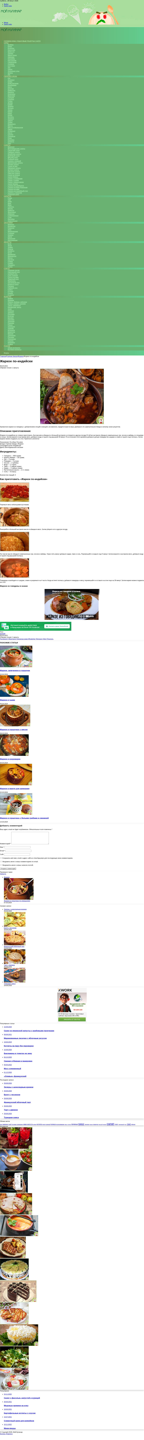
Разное (7, 346)
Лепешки (11, 321)
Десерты (7, 242)
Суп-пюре (11, 66)
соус (116, 1124)
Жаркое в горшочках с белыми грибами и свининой (24, 818)
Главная (3, 356)
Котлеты (11, 117)
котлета (39, 1124)
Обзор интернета (14, 348)
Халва (10, 267)
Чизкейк (11, 328)
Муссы (10, 258)
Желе (10, 245)
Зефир (10, 247)
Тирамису (11, 265)
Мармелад (11, 254)
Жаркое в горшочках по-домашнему (17, 901)
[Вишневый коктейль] (16, 1148)
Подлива (11, 140)
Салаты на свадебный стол (18, 191)
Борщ (10, 46)
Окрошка (11, 57)
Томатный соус (13, 279)
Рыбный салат (13, 159)
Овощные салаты (14, 168)
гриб (10, 1124)
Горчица (11, 286)
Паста (10, 133)
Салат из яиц (12, 166)
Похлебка (11, 59)
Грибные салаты (14, 152)
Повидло (11, 228)
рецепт (104, 1124)
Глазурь (11, 341)
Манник (10, 334)
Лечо (9, 230)
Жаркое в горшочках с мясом (14, 730)
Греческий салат (14, 150)
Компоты (11, 210)
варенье (5, 1124)
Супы (6, 43)
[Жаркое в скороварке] (14, 755)
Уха (9, 67)
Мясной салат (13, 157)
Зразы (10, 110)
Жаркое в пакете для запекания (14, 789)
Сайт (2, 854)
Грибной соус (13, 288)
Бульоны (11, 48)
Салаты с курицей (14, 161)
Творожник (12, 339)
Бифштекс (11, 90)
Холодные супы (13, 71)
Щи (9, 74)
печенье (74, 1124)
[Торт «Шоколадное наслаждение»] (18, 1301)
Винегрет (11, 147)
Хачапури (11, 326)
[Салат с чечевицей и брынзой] (14, 1367)
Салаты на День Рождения (17, 187)
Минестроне (12, 55)
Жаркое (11, 106)
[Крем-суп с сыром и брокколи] (19, 1235)
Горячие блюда (10, 76)
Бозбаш (11, 45)
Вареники (11, 96)
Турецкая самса (9, 984)
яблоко (133, 1124)
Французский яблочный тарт (14, 946)
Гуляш (10, 101)
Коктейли (11, 219)
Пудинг (10, 261)
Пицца (10, 325)
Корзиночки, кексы (14, 307)
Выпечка (7, 297)
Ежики (10, 104)
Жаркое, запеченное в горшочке (15, 670)
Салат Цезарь (13, 184)
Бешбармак (12, 85)
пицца (91, 1124)
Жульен (11, 108)
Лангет (10, 120)
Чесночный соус (14, 282)
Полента (11, 141)
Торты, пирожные (14, 305)
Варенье (11, 224)
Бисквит (11, 318)
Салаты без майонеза (16, 186)
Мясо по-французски (15, 127)
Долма (10, 103)
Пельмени (11, 136)
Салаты (7, 145)
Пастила (11, 260)
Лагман (10, 53)
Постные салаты (14, 171)
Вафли (10, 298)
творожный (121, 1124)
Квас (9, 203)
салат (110, 1123)
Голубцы (11, 99)
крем (44, 1124)
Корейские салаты (14, 154)
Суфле (10, 344)
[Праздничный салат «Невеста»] (19, 1345)
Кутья (10, 252)
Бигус (10, 87)
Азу (9, 78)
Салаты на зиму (13, 189)
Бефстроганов (13, 83)
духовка (14, 1124)
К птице (10, 291)
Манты (10, 126)
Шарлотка (11, 332)
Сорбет (10, 263)
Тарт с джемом (9, 965)
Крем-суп (11, 52)
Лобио (10, 122)
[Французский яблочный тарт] (14, 945)
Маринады (12, 281)
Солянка (11, 64)
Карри (10, 111)
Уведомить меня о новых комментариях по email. (20, 861)
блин (1, 1124)
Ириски (10, 249)
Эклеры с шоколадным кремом (15, 909)
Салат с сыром (13, 180)
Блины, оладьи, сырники (17, 304)
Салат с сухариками (15, 178)
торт (129, 1124)
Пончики (11, 337)
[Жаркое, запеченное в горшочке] (16, 667)
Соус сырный (13, 275)
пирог (81, 1124)
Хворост (11, 312)
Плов (10, 138)
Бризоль (11, 92)
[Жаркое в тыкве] (14, 696)
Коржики (11, 300)
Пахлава (11, 319)
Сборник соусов (13, 270)
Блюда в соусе (13, 284)
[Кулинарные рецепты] (11, 19)
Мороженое (12, 256)
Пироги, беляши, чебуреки (17, 302)
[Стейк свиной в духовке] (13, 1257)
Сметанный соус (14, 272)
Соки (9, 217)
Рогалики (11, 314)
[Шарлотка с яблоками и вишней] (16, 1214)
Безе (9, 244)
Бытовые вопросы (14, 349)
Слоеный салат (13, 194)
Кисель (10, 208)
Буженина (11, 94)
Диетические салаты (15, 163)
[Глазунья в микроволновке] (14, 1389)
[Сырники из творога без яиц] (14, 1323)
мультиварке (60, 1124)
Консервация (12, 240)
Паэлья (10, 134)
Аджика (10, 235)
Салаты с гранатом (15, 193)
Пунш (10, 198)
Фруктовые (12, 212)
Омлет (10, 129)
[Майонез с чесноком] (16, 1170)
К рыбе (10, 293)
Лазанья (11, 119)
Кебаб (10, 115)
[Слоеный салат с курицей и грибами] (14, 1279)
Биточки (11, 89)
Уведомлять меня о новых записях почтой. (17, 865)
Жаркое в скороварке (10, 759)
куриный (48, 1124)
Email (2, 851)
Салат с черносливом (16, 182)
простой (101, 1124)
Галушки (11, 97)
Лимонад (11, 214)
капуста (30, 1124)
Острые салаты (13, 170)
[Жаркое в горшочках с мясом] (15, 726)
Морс (10, 205)
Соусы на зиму (13, 277)
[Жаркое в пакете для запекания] (16, 785)
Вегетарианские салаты (16, 149)
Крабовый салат (14, 156)
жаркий (2, 634)
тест (125, 1124)
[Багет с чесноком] (14, 926)
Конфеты (11, 251)
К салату (11, 295)
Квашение (11, 238)
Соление (11, 233)
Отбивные (11, 131)
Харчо (10, 69)
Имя (2, 847)
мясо (66, 1124)
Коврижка (11, 342)
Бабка (10, 82)
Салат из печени (14, 175)
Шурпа (10, 73)
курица (53, 1124)
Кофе (10, 201)
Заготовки (8, 223)
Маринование (13, 231)
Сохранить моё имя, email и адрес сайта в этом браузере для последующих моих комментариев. (37, 858)
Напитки (7, 196)
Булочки (11, 316)
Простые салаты (14, 173)
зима (25, 1124)
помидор (95, 1124)
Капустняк (11, 50)
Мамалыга (11, 124)
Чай (9, 200)
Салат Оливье (13, 177)
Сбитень (11, 207)
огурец (69, 1124)
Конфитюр (11, 226)
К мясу (10, 289)
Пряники (11, 323)
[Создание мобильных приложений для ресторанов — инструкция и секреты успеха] (14, 1192)
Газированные (13, 215)
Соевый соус (12, 274)
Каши (10, 113)
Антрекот (11, 80)
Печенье (11, 311)
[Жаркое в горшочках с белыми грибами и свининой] (16, 814)
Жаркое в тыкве (7, 700)
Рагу (9, 143)
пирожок (87, 1124)
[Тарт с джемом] (14, 963)
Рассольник (12, 60)
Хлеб (10, 309)
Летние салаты (13, 164)
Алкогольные (12, 221)
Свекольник (12, 62)
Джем (10, 237)
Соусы (7, 268)
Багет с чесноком (10, 928)
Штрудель (11, 330)
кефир (34, 1124)
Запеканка (11, 335)
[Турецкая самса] (14, 982)
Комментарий (5, 844)
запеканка (20, 1124)
